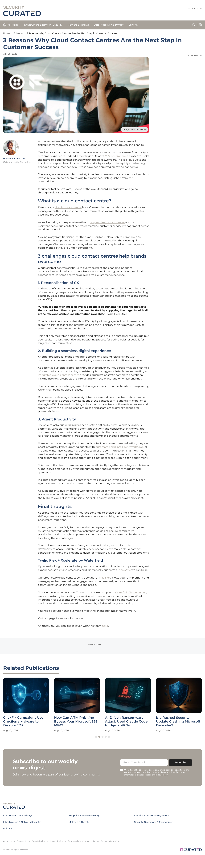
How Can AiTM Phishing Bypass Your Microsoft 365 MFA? (76, 721)
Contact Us (22, 841)
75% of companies (116, 156)
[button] (96, 737)
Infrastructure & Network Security (43, 24)
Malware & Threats (78, 24)
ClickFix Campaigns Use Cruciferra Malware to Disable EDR (23, 721)
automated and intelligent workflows (120, 446)
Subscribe (180, 762)
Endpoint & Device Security (84, 815)
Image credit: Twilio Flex (134, 129)
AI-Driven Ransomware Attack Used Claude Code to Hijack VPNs (126, 721)
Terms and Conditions (78, 841)
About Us (7, 841)
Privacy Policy (56, 841)
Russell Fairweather (14, 158)
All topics (13, 24)
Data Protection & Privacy (108, 24)
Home (6, 33)
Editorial (133, 24)
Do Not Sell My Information (106, 841)
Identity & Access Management (151, 815)
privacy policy (161, 775)
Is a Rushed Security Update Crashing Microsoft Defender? (178, 721)
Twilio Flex (103, 577)
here (105, 625)
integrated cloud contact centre (58, 374)
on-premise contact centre (107, 222)
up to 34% (123, 569)
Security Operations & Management (154, 822)
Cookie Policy (38, 841)
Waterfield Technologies (130, 592)
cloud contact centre (68, 207)
